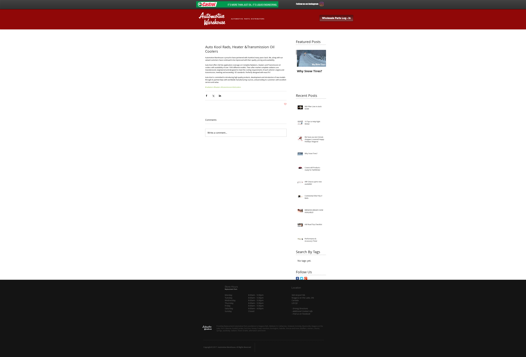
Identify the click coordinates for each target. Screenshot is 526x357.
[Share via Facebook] (206, 95)
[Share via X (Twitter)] (213, 95)
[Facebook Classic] (297, 278)
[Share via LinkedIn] (220, 95)
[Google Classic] (305, 278)
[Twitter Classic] (301, 278)
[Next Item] (321, 58)
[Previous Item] (300, 58)
